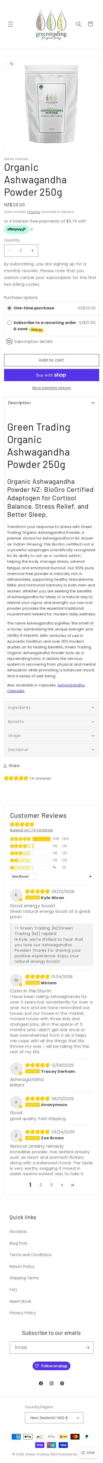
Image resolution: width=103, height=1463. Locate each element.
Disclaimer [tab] (18, 749)
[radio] (9, 308)
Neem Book (20, 1301)
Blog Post (19, 1243)
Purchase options (21, 297)
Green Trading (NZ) (41, 1454)
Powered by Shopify (74, 1454)
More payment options (51, 387)
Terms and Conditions (31, 1254)
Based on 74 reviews (31, 830)
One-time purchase (33, 308)
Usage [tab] (14, 735)
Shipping (33, 212)
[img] (38, 891)
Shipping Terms (24, 1277)
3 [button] (51, 1185)
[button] (10, 24)
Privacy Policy (23, 1312)
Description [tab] (19, 403)
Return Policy (22, 1266)
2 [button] (41, 1185)
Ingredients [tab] (19, 707)
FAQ (13, 1289)
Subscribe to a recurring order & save (44, 326)
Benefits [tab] (16, 721)
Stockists (18, 1231)
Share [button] (14, 765)
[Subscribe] (87, 1347)
